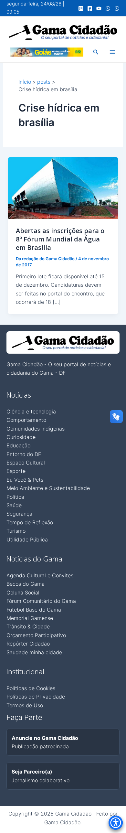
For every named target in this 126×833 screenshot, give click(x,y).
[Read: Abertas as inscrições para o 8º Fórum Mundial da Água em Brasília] (63, 187)
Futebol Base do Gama (33, 609)
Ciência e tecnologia (31, 411)
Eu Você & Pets (24, 479)
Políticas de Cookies (30, 688)
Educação (18, 445)
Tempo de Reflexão (29, 522)
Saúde (14, 505)
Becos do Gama (25, 584)
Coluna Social (22, 592)
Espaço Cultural (25, 462)
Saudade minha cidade (34, 652)
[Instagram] (80, 8)
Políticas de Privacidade (35, 696)
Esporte (16, 471)
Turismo (16, 531)
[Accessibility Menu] (116, 823)
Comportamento (26, 420)
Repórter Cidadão (28, 643)
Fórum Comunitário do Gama (41, 601)
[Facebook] (89, 8)
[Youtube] (98, 8)
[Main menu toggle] (112, 52)
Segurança (19, 513)
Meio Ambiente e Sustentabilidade (48, 488)
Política (15, 497)
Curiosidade (21, 437)
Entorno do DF (23, 454)
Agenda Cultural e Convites (39, 575)
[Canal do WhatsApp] (107, 8)
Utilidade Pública (27, 539)
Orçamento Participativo (36, 635)
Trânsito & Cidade (28, 626)
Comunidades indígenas (35, 428)
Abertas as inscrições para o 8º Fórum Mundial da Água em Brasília (60, 239)
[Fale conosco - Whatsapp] (117, 8)
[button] (96, 52)
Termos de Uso (24, 705)
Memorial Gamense (29, 618)
